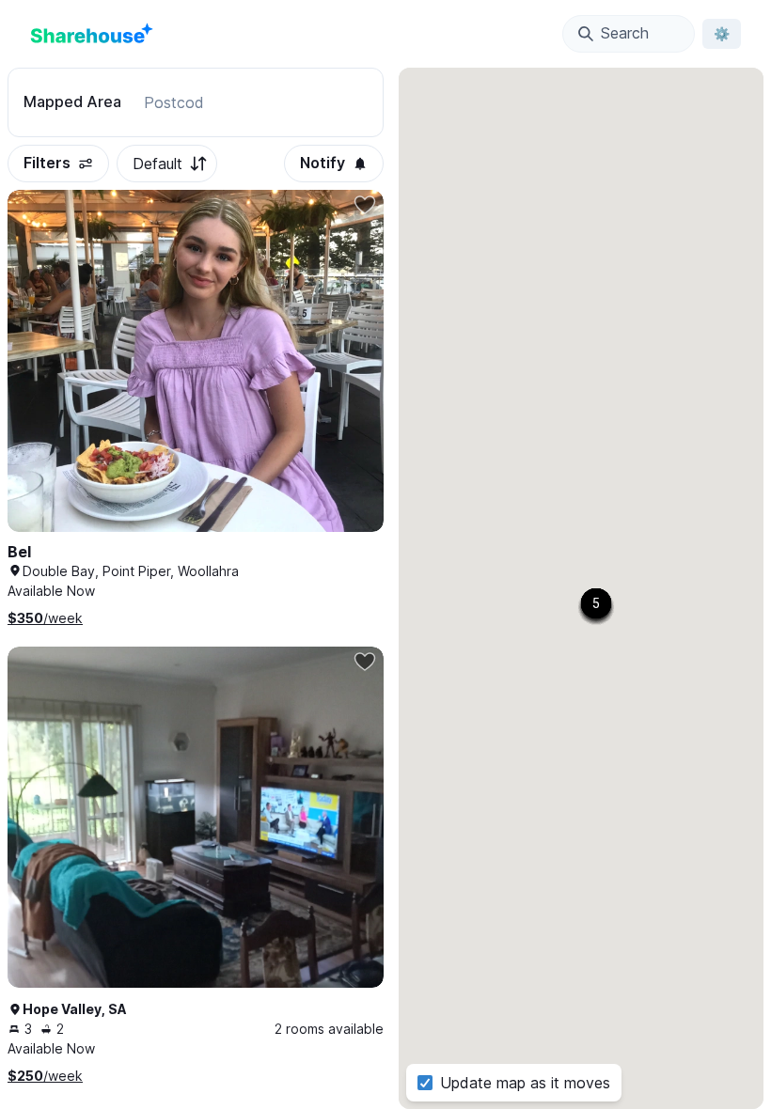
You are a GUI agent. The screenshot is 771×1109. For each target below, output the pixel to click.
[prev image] (41, 379)
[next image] (350, 379)
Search (625, 32)
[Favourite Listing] (365, 205)
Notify (322, 162)
